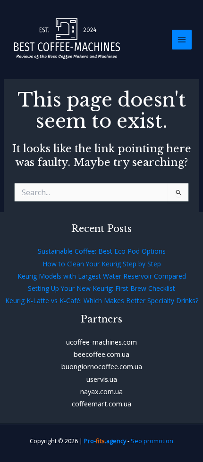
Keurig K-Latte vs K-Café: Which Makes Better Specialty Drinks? (101, 300)
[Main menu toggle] (182, 40)
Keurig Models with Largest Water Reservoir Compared (101, 276)
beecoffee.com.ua (101, 354)
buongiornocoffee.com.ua (101, 366)
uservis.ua (101, 379)
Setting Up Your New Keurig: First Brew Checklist (101, 288)
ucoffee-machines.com (101, 341)
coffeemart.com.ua (101, 403)
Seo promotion (152, 441)
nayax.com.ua (101, 391)
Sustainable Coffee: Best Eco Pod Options (102, 251)
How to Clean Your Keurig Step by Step (101, 263)
